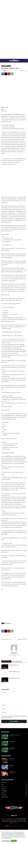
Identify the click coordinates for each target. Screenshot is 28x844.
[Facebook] (2, 73)
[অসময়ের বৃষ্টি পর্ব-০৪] (4, 743)
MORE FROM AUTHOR (17, 661)
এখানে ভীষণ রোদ (11, 758)
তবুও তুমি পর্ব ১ (11, 765)
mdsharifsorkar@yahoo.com (16, 825)
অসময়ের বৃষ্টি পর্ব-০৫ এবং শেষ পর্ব (14, 735)
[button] (2, 60)
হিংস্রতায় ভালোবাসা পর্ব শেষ (22, 639)
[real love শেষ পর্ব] (4, 773)
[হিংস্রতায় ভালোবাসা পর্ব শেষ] (4, 666)
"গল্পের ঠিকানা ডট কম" (5, 818)
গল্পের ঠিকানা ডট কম (5, 70)
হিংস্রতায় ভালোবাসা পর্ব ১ (8, 623)
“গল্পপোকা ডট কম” (13, 818)
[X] (5, 73)
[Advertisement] (14, 15)
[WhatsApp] (12, 73)
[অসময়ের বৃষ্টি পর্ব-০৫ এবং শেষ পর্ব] (4, 736)
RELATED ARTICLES (6, 661)
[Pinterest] (9, 73)
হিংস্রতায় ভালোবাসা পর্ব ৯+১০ (14, 678)
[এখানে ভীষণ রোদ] (4, 760)
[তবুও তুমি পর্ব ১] (4, 767)
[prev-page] (2, 685)
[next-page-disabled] (4, 685)
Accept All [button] (14, 840)
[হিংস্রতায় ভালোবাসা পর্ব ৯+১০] (4, 679)
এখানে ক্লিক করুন (15, 822)
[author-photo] (14, 651)
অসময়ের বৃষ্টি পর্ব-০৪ (12, 741)
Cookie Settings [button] (6, 840)
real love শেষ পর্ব (12, 772)
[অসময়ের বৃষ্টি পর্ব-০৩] (4, 749)
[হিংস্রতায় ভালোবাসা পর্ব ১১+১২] (4, 673)
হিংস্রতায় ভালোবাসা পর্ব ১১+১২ (6, 639)
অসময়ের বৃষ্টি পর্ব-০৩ (12, 748)
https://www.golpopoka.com (14, 654)
